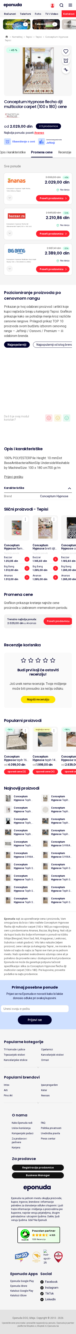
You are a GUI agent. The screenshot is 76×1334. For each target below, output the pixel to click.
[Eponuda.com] (19, 5)
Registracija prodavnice (38, 1167)
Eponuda (7, 37)
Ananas (39, 132)
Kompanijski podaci (22, 1133)
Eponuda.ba (53, 1326)
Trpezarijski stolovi (14, 1054)
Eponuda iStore (18, 1286)
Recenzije (64, 152)
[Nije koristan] (48, 418)
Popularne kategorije (23, 1041)
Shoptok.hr (42, 1326)
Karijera (16, 1147)
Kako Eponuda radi (22, 1122)
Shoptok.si (31, 1326)
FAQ (43, 1122)
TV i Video (51, 14)
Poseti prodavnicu (51, 198)
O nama (19, 1115)
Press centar (48, 1138)
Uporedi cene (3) (17, 771)
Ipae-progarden (49, 1085)
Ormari (45, 1060)
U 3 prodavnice (48, 126)
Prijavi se (35, 1020)
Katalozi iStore (18, 1295)
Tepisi (29, 36)
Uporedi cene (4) (45, 771)
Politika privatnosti (51, 1128)
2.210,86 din (58, 217)
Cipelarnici (47, 1049)
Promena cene (41, 152)
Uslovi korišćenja (21, 1128)
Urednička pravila (50, 1133)
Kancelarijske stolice (15, 1060)
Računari (10, 14)
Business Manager (38, 1175)
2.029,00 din (57, 182)
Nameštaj (17, 36)
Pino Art (8, 1095)
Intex (6, 1085)
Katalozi (68, 14)
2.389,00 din (57, 253)
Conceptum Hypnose (54, 496)
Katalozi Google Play (21, 1290)
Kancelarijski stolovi (52, 1054)
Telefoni (25, 14)
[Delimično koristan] (57, 418)
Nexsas (45, 1095)
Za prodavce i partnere (19, 1140)
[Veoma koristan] (66, 418)
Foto (38, 14)
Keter (44, 1090)
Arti (6, 1090)
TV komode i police (14, 1049)
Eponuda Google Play (22, 1281)
